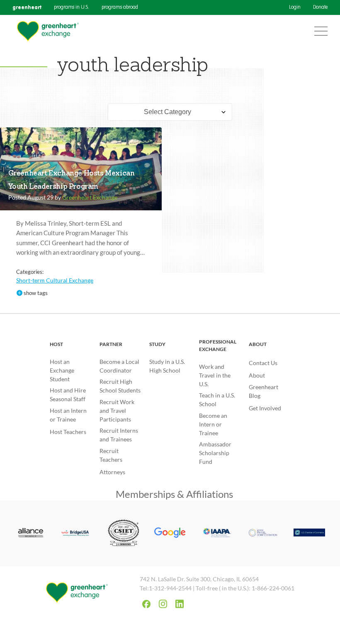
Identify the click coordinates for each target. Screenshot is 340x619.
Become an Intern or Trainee (213, 424)
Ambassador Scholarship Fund (215, 453)
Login (295, 7)
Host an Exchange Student (62, 370)
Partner (111, 344)
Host (56, 344)
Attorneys (112, 471)
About (258, 344)
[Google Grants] (170, 533)
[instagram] (163, 604)
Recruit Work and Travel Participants (117, 410)
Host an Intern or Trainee (68, 415)
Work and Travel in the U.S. (215, 375)
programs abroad (120, 7)
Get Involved (265, 408)
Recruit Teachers (111, 455)
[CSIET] (123, 533)
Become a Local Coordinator (119, 366)
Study (157, 344)
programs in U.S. (71, 7)
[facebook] (146, 604)
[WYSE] (263, 533)
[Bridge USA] (77, 533)
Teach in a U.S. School (217, 399)
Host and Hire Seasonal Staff (68, 394)
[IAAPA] (216, 533)
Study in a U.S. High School (167, 366)
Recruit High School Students (120, 386)
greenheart (26, 7)
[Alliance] (30, 534)
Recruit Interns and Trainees (119, 435)
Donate (320, 7)
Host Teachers (68, 431)
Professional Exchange (217, 345)
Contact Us (263, 362)
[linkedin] (179, 604)
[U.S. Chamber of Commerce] (309, 533)
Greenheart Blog (263, 391)
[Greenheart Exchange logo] (47, 31)
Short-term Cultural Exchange (54, 280)
